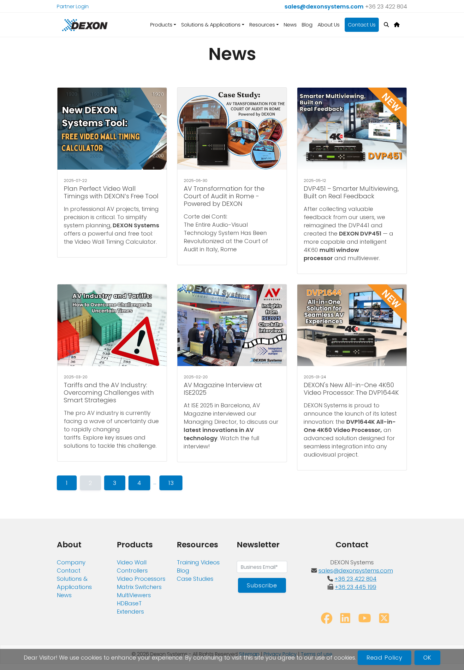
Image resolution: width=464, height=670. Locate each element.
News (290, 24)
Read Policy (384, 657)
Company (71, 562)
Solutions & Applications (74, 583)
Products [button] (161, 24)
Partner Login (73, 6)
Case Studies (195, 579)
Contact (68, 570)
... (154, 482)
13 (171, 483)
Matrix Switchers (139, 587)
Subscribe (262, 585)
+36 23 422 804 (386, 6)
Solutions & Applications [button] (211, 24)
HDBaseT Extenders (130, 607)
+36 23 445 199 (355, 587)
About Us (329, 24)
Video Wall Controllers (132, 566)
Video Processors (141, 579)
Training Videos (198, 562)
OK (427, 657)
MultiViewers (134, 595)
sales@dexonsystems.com (324, 6)
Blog (307, 24)
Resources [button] (262, 24)
